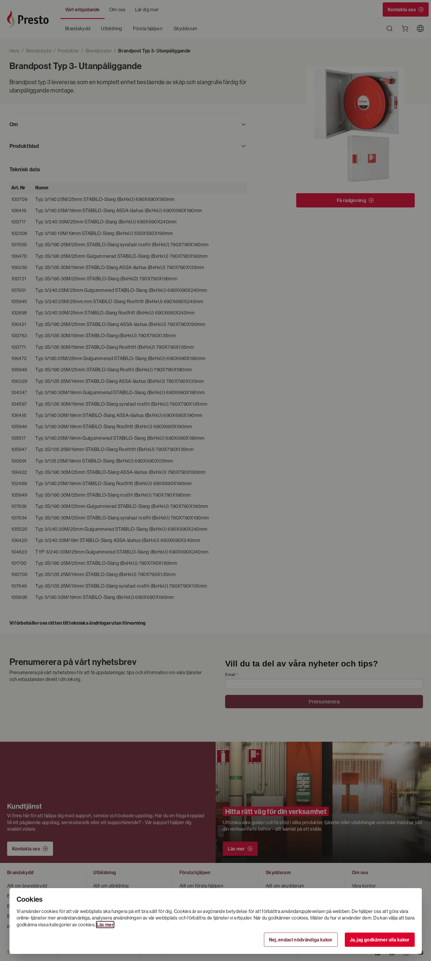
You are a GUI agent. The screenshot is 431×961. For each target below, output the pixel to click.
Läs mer (105, 925)
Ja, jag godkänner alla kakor (380, 940)
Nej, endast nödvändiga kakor (301, 940)
